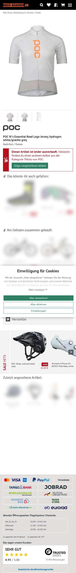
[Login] (56, 5)
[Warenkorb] (63, 5)
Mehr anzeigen (37, 289)
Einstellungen (38, 310)
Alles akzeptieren (38, 298)
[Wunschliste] (49, 5)
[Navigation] (70, 5)
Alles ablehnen (38, 304)
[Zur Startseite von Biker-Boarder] (15, 5)
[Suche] (42, 5)
